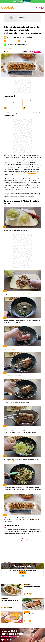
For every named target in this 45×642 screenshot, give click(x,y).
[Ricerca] (33, 8)
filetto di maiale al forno (10, 196)
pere (14, 189)
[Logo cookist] (7, 7)
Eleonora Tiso (9, 48)
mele (19, 189)
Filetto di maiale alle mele (32, 586)
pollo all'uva (31, 196)
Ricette (23, 7)
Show (28, 7)
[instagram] (5, 640)
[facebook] (11, 640)
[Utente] (39, 8)
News (18, 7)
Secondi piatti (10, 562)
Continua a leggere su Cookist (22, 540)
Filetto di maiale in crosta (32, 614)
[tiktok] (2, 640)
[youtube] (8, 640)
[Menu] (42, 8)
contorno (6, 174)
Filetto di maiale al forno (9, 600)
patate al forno (32, 173)
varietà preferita (8, 185)
